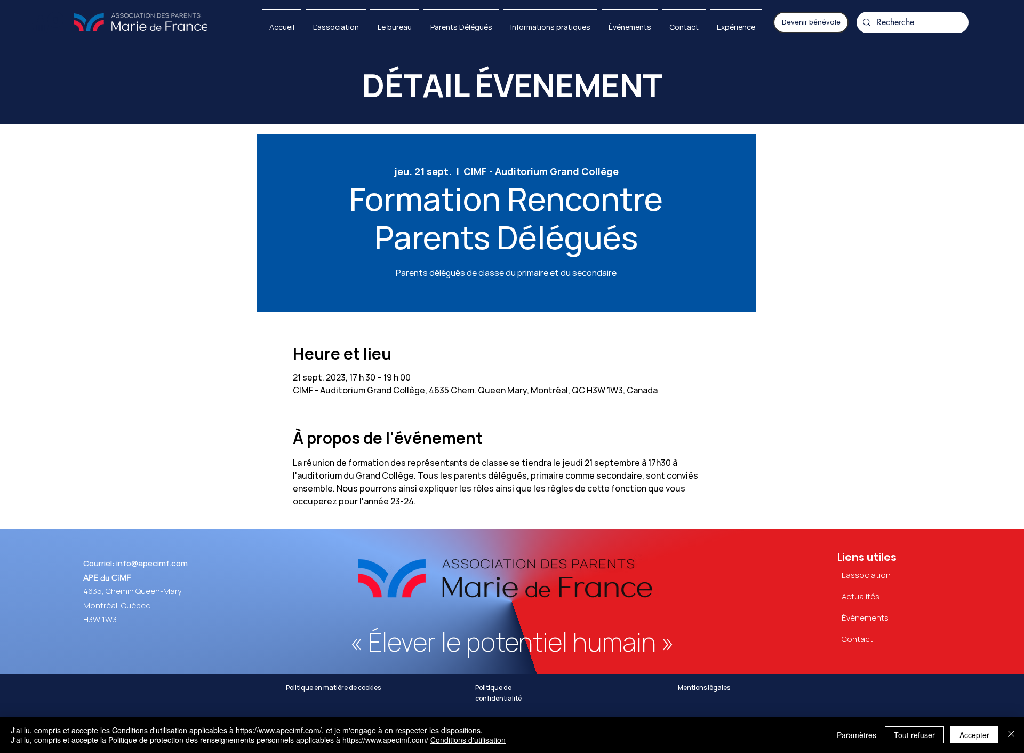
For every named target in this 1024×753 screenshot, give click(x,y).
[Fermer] (1011, 734)
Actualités (860, 596)
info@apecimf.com (152, 563)
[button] (47, 22)
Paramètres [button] (856, 735)
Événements (865, 618)
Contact (857, 639)
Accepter (974, 735)
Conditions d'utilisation (468, 739)
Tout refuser (914, 735)
